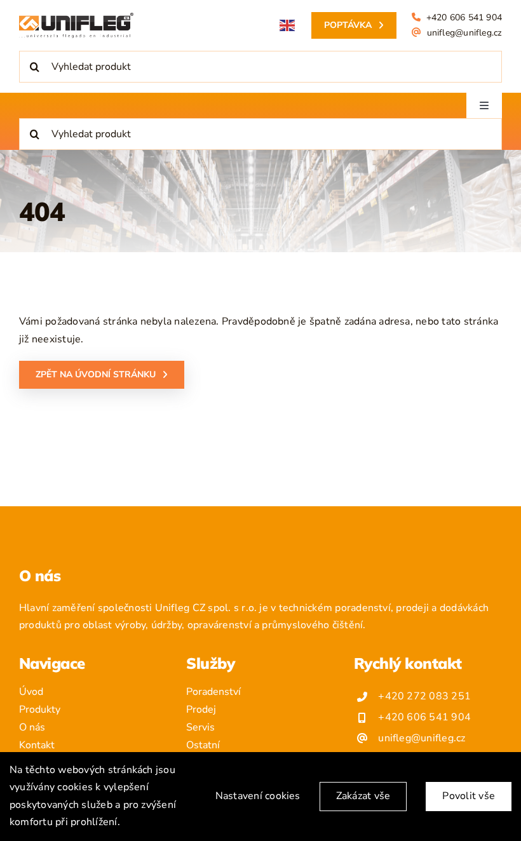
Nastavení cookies (258, 796)
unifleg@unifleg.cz (464, 33)
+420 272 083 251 (424, 696)
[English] (288, 25)
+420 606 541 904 (464, 17)
